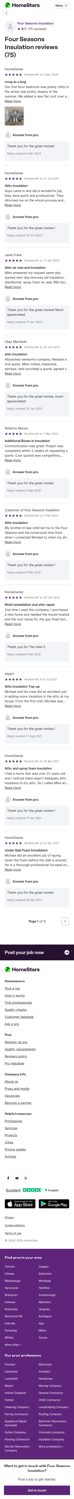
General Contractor (51, 1392)
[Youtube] (17, 1178)
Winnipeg (45, 1280)
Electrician (45, 1364)
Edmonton (45, 1273)
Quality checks (16, 1010)
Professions (13, 1121)
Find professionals (18, 1003)
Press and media (17, 1089)
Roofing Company (50, 1414)
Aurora (43, 1337)
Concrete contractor (52, 1432)
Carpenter (11, 1371)
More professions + (51, 1446)
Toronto (10, 1266)
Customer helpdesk (19, 1017)
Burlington (45, 1316)
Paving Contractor (16, 1414)
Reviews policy (16, 1056)
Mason (9, 1385)
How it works (15, 995)
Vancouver (11, 1287)
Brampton (11, 1295)
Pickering (11, 1330)
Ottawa (9, 1273)
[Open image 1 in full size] (14, 116)
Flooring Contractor (17, 1439)
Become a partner (18, 1103)
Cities (9, 1142)
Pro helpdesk (14, 1063)
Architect (44, 1371)
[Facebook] (8, 1178)
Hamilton (44, 1287)
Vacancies (12, 1096)
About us (11, 1081)
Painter (9, 1400)
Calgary (44, 1266)
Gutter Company (15, 1432)
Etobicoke (11, 1309)
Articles (10, 1156)
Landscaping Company (54, 1407)
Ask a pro (12, 1024)
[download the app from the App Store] (20, 1204)
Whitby (9, 1337)
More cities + (13, 1344)
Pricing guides (15, 1149)
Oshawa (10, 1302)
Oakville (10, 1323)
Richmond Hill (13, 1316)
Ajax (41, 1323)
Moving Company (50, 1385)
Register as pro (16, 1042)
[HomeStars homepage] (25, 5)
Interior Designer (15, 1392)
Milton (42, 1330)
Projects (11, 1135)
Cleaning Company (17, 1407)
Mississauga (12, 1280)
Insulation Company (51, 1439)
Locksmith (11, 1378)
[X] (25, 1178)
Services (11, 1128)
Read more (13, 101)
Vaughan (44, 1309)
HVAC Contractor (50, 1400)
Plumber (10, 1364)
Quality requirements (20, 1049)
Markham (45, 1302)
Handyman (46, 1378)
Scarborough (47, 1295)
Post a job (12, 988)
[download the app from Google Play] (54, 1204)
